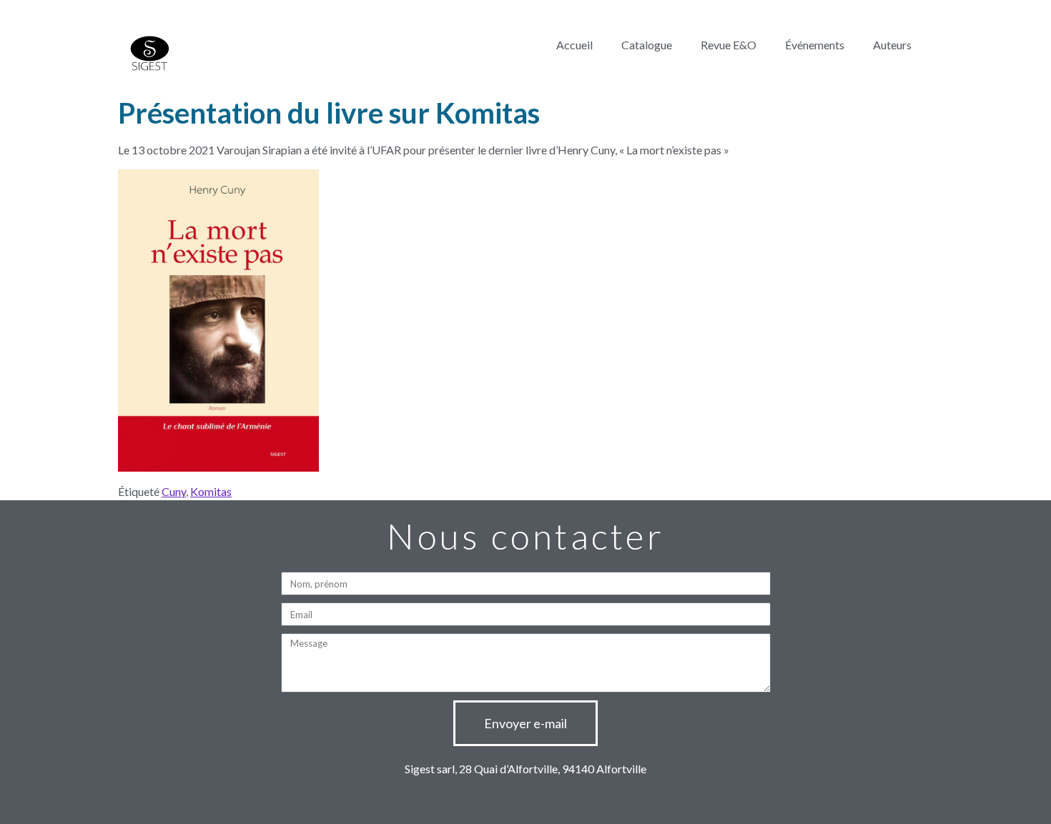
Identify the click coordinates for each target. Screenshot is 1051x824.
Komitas (211, 491)
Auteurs (892, 44)
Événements (814, 44)
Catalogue (646, 44)
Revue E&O (728, 44)
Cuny (174, 491)
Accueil (574, 44)
